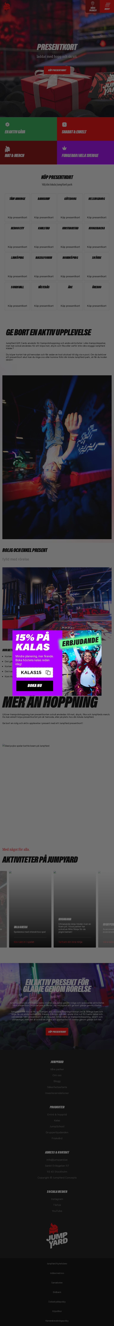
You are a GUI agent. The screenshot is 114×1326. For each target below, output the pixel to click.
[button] (34, 672)
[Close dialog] (97, 634)
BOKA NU (35, 686)
